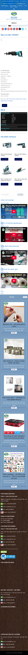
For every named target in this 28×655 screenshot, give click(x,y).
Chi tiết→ (14, 332)
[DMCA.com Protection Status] (4, 551)
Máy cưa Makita (9, 100)
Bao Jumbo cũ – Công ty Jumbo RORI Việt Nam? (14, 362)
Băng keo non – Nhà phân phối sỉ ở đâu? (14, 325)
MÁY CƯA (9, 99)
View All (25, 297)
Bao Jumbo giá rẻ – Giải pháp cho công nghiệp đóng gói (14, 398)
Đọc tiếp (4, 159)
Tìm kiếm (20, 194)
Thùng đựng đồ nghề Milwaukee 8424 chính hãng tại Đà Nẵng (15, 25)
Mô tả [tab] (4, 105)
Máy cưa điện (15, 99)
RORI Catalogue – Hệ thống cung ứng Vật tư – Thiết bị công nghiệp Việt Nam (14, 476)
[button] (1, 40)
